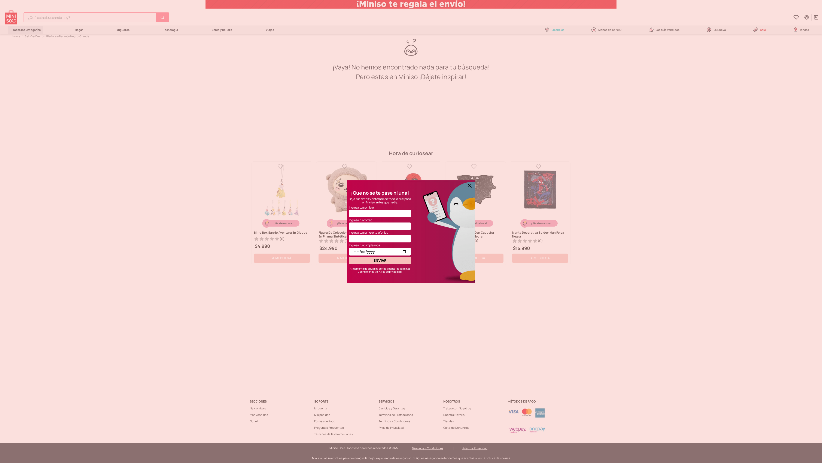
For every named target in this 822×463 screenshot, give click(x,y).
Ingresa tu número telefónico (368, 232)
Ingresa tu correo (360, 220)
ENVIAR (380, 260)
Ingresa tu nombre (361, 207)
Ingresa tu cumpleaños (364, 245)
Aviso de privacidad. (390, 272)
